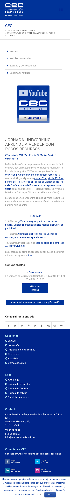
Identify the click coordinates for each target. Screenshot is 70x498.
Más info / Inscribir (35, 288)
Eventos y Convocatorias (23, 31)
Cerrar (50, 494)
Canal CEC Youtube (20, 72)
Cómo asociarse (17, 362)
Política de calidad (17, 393)
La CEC (12, 340)
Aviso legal (14, 379)
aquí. (39, 494)
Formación (14, 345)
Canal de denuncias (18, 397)
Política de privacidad (19, 384)
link (30, 255)
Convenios (13, 354)
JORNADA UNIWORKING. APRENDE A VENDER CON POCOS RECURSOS (29, 144)
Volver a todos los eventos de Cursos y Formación (35, 302)
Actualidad (13, 358)
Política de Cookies (18, 388)
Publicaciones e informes (21, 349)
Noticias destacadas (21, 58)
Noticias (14, 51)
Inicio (7, 31)
